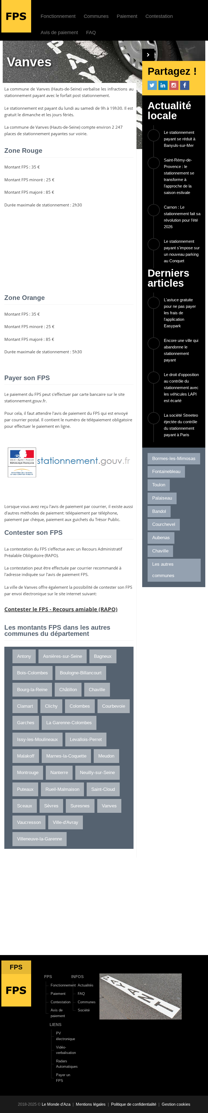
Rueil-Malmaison (62, 789)
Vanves (43, 89)
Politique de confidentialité (133, 1104)
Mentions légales (91, 1104)
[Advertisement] (69, 251)
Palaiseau (162, 498)
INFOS (77, 976)
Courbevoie (113, 706)
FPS (48, 976)
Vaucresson (29, 822)
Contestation (159, 16)
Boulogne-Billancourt (81, 672)
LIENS (55, 1024)
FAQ (91, 32)
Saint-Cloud (103, 789)
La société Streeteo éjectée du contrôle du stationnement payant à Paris (181, 425)
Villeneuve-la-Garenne (39, 839)
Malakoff (25, 756)
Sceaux (24, 805)
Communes (96, 16)
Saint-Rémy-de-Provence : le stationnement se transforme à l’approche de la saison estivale (179, 176)
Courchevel (163, 524)
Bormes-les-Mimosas (174, 458)
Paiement (127, 16)
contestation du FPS (28, 549)
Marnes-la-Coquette (66, 756)
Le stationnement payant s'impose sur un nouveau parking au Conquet (182, 251)
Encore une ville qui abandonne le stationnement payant (181, 350)
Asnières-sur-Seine (62, 656)
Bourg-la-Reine (32, 689)
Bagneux (103, 656)
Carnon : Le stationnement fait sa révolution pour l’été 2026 (182, 217)
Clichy (51, 706)
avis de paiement (70, 413)
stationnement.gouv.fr (25, 400)
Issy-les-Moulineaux (37, 739)
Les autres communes (163, 570)
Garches (25, 722)
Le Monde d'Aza (56, 1104)
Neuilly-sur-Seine (97, 772)
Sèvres (51, 805)
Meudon (106, 756)
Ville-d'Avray (65, 822)
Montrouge (27, 772)
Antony (24, 656)
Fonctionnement (58, 16)
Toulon (158, 484)
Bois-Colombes (32, 672)
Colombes (80, 706)
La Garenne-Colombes (69, 722)
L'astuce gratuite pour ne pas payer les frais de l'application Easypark (180, 312)
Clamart (25, 706)
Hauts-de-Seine (66, 89)
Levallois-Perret (86, 739)
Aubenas (161, 537)
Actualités (85, 985)
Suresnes (80, 805)
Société (84, 1010)
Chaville (97, 689)
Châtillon (68, 689)
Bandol (159, 511)
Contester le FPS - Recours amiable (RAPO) (61, 609)
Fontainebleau (166, 471)
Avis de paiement (59, 32)
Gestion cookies (176, 1104)
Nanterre (59, 772)
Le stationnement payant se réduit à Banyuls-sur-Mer (179, 139)
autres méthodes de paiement (35, 513)
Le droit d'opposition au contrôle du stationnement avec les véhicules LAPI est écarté (181, 387)
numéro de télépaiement (88, 419)
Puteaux (25, 789)
